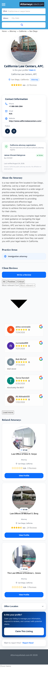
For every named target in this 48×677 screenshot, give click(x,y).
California (22, 31)
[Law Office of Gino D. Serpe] (24, 438)
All (4, 281)
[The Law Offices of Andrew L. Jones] (24, 557)
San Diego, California (25, 464)
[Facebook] (7, 131)
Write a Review (24, 274)
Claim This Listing (24, 631)
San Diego (33, 31)
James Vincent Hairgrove (14, 155)
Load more (8, 412)
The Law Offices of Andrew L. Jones (24, 573)
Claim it (32, 70)
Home (4, 31)
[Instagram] (13, 131)
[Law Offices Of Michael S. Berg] (24, 497)
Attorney (13, 31)
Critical (20, 281)
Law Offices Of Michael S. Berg (24, 513)
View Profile (24, 475)
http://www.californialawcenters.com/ (25, 121)
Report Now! (28, 643)
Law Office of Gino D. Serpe (24, 454)
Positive (11, 281)
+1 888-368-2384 (16, 106)
